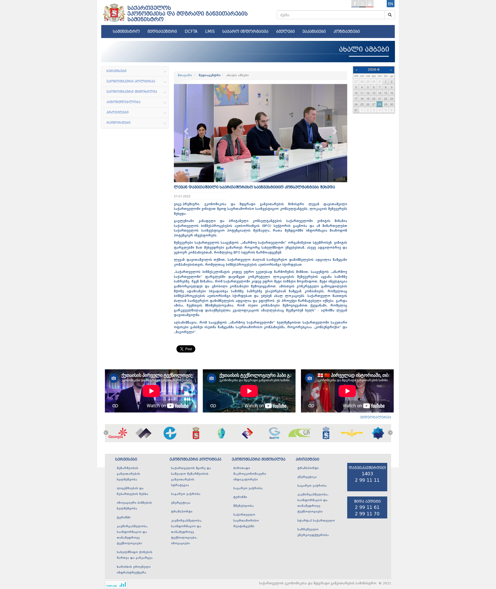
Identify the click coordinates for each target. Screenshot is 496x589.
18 (361, 98)
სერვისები (126, 459)
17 (356, 98)
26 (367, 104)
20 (373, 98)
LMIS (210, 31)
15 (385, 93)
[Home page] (113, 10)
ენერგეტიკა (180, 502)
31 (379, 81)
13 (373, 93)
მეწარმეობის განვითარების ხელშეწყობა (128, 474)
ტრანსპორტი (181, 511)
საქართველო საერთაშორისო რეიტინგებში (246, 520)
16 (391, 93)
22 (385, 98)
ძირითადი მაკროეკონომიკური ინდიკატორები (249, 474)
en (390, 3)
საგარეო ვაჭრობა (185, 494)
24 (356, 104)
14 (379, 93)
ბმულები (285, 31)
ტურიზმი (124, 517)
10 (356, 93)
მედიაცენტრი (162, 31)
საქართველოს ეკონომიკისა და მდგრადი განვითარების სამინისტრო (187, 13)
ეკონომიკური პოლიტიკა (195, 459)
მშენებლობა (243, 506)
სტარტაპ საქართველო (316, 520)
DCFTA (191, 31)
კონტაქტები (347, 31)
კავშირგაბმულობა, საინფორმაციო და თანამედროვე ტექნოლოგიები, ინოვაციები (186, 532)
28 (361, 81)
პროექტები (307, 459)
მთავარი (185, 75)
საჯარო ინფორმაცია (245, 31)
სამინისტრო (126, 31)
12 (367, 93)
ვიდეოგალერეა (375, 417)
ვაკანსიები (314, 31)
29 (367, 81)
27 (356, 81)
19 (367, 98)
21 (379, 98)
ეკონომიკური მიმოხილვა (258, 459)
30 (373, 81)
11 (361, 93)
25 (361, 104)
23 (391, 98)
